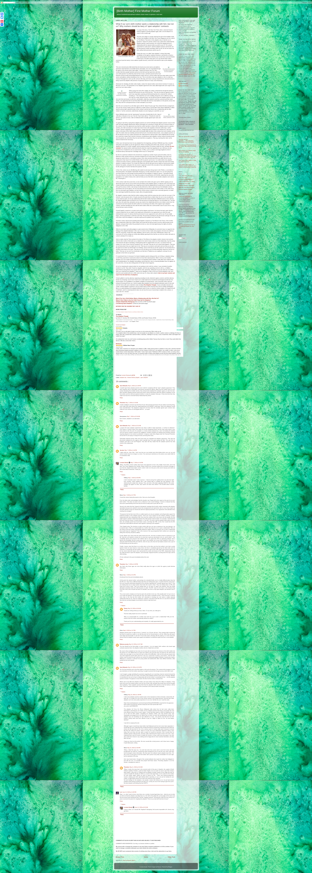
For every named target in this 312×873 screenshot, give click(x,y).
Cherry (125, 608)
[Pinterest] (2, 21)
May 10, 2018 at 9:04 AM (134, 608)
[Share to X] (147, 375)
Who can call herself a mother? (187, 136)
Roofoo (159, 866)
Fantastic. (125, 328)
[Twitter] (2, 17)
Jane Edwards (124, 385)
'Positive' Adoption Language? (186, 185)
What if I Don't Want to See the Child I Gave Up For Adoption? (133, 300)
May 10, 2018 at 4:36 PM (133, 747)
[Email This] (144, 375)
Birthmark (119, 343)
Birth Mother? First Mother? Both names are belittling (187, 151)
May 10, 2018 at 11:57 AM (135, 644)
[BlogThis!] (145, 375)
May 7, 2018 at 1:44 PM (131, 450)
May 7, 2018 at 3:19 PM (137, 462)
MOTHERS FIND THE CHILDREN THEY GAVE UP (128, 306)
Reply (121, 397)
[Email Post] (141, 375)
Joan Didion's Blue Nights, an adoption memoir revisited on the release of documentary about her (187, 166)
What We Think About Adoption (187, 187)
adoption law (123, 377)
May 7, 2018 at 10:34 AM (133, 416)
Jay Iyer (122, 450)
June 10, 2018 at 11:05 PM (129, 792)
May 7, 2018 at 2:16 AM (132, 402)
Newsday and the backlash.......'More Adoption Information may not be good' (186, 141)
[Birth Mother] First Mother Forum (138, 11)
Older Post (171, 857)
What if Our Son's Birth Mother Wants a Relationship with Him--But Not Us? (137, 298)
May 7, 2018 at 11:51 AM (134, 425)
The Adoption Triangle (150, 285)
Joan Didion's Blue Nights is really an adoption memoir (187, 161)
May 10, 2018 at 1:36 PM (134, 694)
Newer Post (120, 857)
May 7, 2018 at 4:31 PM (129, 574)
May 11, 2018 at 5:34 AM (136, 767)
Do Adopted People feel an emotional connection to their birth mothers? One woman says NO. (187, 156)
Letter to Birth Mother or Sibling (187, 181)
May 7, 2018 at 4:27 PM (129, 495)
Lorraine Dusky (124, 462)
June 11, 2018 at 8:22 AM (141, 807)
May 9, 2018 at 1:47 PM (129, 630)
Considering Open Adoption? (186, 179)
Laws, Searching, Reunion (185, 175)
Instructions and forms (184, 196)
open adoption (144, 377)
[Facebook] (2, 14)
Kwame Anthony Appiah (133, 377)
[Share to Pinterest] (151, 375)
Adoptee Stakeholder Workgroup (125, 301)
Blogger (170, 866)
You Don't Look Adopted (120, 324)
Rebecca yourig (124, 644)
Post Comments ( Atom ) (129, 860)
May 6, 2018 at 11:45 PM (134, 385)
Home (146, 857)
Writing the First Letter (184, 183)
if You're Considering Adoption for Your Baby (187, 226)
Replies (123, 474)
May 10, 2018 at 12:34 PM (135, 667)
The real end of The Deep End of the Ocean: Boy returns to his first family (187, 146)
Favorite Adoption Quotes (185, 189)
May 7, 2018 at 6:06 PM (134, 477)
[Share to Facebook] (149, 375)
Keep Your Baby (183, 177)
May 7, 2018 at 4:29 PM (132, 564)
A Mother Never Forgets (129, 345)
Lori (121, 792)
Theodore (122, 402)
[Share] (2, 24)
